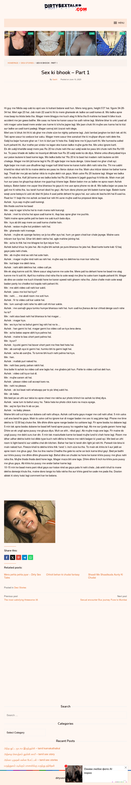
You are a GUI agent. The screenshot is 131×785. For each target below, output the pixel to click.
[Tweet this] (12, 557)
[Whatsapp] (30, 557)
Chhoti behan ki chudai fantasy (62, 574)
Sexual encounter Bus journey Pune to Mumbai (103, 597)
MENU (121, 22)
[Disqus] (65, 651)
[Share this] (6, 557)
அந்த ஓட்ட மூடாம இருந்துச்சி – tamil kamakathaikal (32, 748)
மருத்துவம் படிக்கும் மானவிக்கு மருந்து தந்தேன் (29, 765)
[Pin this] (18, 557)
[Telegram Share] (24, 557)
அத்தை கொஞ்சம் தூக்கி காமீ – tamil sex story (29, 754)
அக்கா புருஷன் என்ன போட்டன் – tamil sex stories (31, 760)
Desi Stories (20, 587)
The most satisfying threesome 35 (21, 597)
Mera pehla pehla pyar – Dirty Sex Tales (22, 576)
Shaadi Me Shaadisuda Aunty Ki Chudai (105, 576)
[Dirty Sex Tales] (65, 7)
